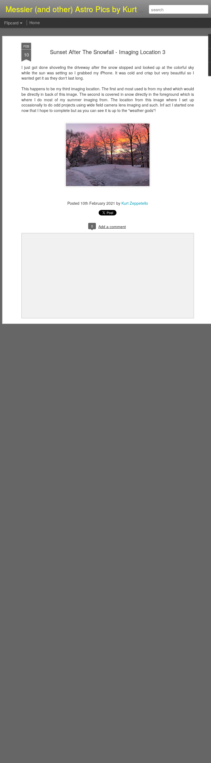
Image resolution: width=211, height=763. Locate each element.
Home (34, 22)
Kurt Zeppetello (134, 203)
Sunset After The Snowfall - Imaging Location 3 (107, 52)
